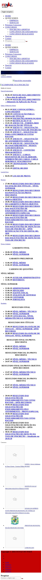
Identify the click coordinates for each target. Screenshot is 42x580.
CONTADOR (18, 297)
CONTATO (8, 571)
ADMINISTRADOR (21, 288)
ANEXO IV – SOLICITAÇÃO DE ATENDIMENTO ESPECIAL (21, 140)
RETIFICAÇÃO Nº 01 (22, 121)
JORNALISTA (18, 299)
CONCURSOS (11, 27)
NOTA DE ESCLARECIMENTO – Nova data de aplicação (22, 96)
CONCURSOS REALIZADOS (21, 34)
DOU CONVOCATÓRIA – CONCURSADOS (20, 110)
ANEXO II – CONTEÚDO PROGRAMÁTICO (20, 151)
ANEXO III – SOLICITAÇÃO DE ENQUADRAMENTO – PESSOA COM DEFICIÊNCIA (21, 145)
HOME (8, 16)
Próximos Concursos (13, 25)
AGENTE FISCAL (20, 293)
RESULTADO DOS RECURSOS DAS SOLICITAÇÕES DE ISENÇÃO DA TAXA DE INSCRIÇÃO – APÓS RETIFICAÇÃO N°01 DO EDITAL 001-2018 (22, 228)
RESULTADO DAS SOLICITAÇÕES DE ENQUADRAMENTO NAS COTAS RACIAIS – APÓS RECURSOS (20, 399)
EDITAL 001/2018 (20, 168)
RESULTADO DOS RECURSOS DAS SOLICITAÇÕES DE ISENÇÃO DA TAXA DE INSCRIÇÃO (22, 238)
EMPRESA (13, 20)
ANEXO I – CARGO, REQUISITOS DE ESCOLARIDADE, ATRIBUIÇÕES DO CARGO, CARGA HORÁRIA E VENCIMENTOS (21, 158)
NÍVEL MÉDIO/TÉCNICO (24, 372)
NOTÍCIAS (8, 569)
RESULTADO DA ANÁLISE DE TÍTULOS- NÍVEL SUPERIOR (22, 334)
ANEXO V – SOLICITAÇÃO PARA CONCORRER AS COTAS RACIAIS (21, 134)
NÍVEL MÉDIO (19, 252)
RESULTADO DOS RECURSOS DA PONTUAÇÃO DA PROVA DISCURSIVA (22, 192)
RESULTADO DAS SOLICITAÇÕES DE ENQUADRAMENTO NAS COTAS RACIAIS (20, 417)
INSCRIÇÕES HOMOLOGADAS (27, 118)
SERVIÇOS (14, 23)
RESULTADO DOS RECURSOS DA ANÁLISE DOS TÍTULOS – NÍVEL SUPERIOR (22, 186)
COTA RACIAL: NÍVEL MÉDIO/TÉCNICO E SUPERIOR (19, 317)
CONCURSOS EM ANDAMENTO (23, 32)
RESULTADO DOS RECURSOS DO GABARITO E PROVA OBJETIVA (22, 203)
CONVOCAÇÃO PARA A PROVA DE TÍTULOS (19, 115)
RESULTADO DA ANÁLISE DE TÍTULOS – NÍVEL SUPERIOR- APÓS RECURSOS (22, 329)
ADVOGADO (18, 290)
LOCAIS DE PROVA (21, 176)
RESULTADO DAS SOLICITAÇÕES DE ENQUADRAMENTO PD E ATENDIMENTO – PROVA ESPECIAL (22, 408)
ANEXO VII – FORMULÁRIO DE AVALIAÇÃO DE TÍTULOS (22, 124)
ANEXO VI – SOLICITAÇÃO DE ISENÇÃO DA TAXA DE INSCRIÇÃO (23, 128)
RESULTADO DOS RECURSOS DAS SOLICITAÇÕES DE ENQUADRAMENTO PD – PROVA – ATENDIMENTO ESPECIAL (22, 209)
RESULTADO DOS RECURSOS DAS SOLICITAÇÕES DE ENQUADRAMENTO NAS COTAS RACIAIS (22, 218)
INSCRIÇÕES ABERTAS (19, 29)
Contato (8, 38)
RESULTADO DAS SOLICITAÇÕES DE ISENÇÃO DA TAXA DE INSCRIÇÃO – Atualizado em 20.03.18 (22, 435)
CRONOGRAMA (20, 164)
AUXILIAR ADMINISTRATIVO (26, 278)
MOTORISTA (18, 280)
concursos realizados (6, 76)
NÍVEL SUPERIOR (21, 254)
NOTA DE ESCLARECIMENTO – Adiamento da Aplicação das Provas (22, 100)
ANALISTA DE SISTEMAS (24, 295)
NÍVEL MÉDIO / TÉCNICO (25, 311)
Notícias (8, 36)
